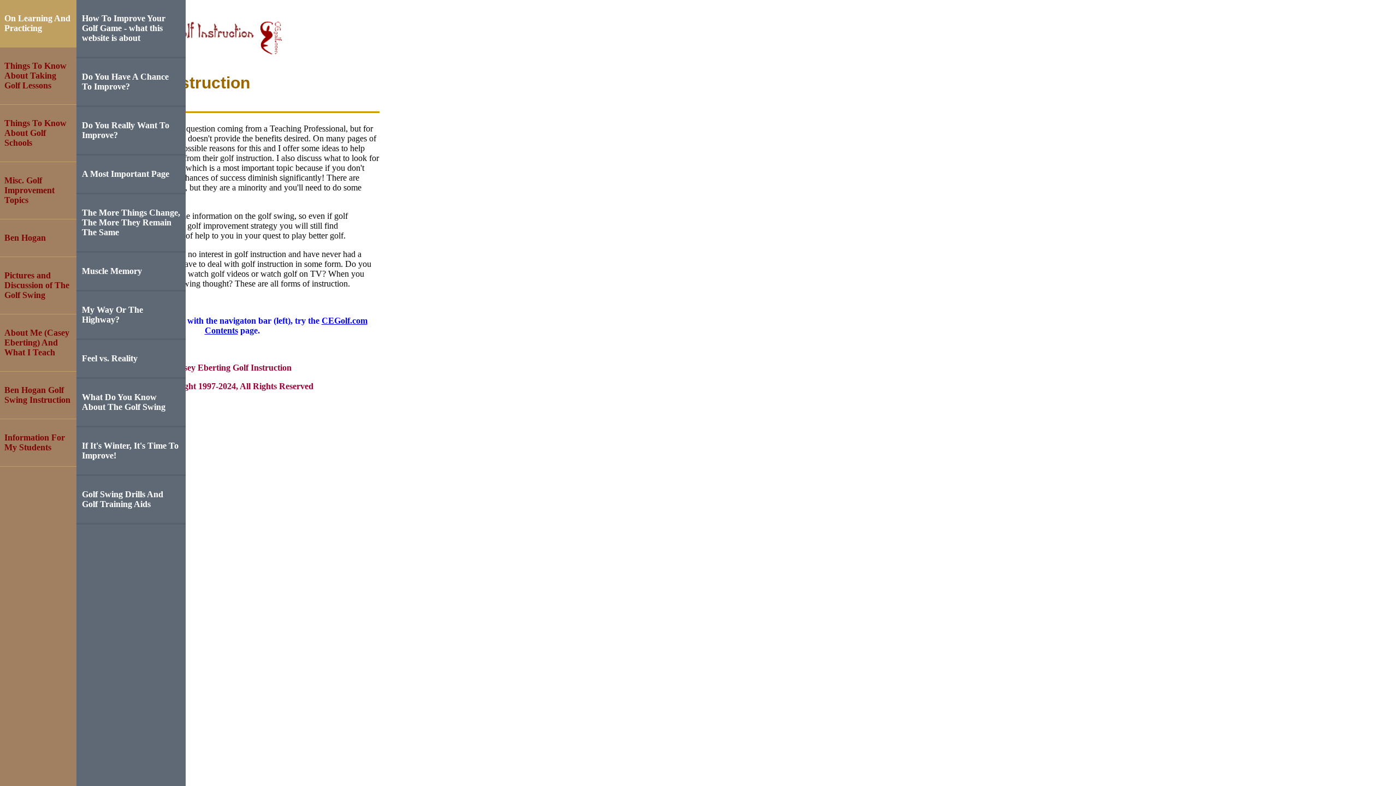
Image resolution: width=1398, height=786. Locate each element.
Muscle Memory (112, 271)
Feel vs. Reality (110, 358)
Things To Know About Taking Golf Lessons (35, 75)
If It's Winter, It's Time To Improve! (130, 450)
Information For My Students (34, 442)
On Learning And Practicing (37, 23)
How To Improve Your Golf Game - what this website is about (123, 28)
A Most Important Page (125, 173)
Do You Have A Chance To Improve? (125, 81)
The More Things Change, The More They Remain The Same (131, 222)
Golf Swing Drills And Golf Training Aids (122, 499)
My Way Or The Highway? (112, 314)
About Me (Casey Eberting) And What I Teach (36, 342)
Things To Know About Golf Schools (35, 132)
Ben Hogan (25, 237)
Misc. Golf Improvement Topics (29, 190)
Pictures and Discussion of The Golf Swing (36, 285)
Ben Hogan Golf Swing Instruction (37, 394)
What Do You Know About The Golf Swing (123, 402)
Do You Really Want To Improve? (125, 130)
